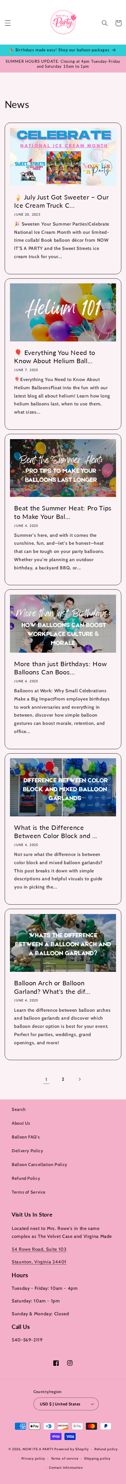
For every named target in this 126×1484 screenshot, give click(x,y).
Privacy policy (33, 1458)
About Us (21, 1123)
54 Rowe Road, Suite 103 (39, 1249)
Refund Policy (26, 1178)
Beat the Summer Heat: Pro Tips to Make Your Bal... (63, 512)
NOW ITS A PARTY (38, 1449)
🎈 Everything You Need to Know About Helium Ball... (54, 356)
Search (19, 1109)
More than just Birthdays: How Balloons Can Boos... (60, 668)
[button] (7, 23)
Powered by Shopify (71, 1449)
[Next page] (79, 1079)
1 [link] (46, 1079)
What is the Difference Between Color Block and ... (55, 831)
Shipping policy (97, 1458)
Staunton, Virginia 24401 (39, 1262)
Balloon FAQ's (26, 1137)
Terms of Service (29, 1192)
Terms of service (65, 1458)
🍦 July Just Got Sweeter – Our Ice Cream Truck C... (61, 201)
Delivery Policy (27, 1150)
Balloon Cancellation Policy (39, 1164)
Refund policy (106, 1449)
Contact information (66, 1468)
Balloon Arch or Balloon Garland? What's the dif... (52, 987)
